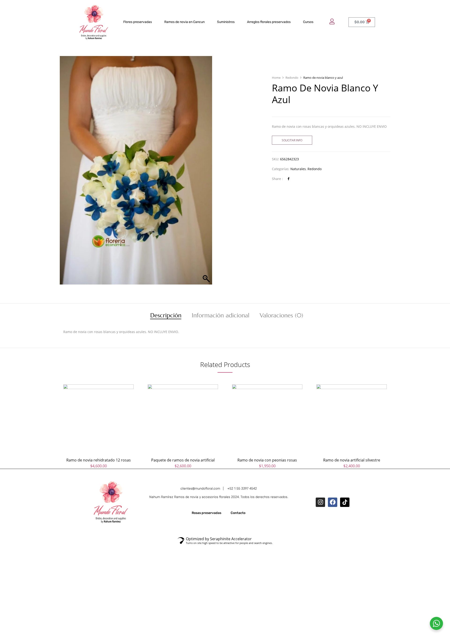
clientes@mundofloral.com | (203, 489)
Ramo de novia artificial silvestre (351, 460)
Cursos (308, 22)
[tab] (165, 316)
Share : (277, 178)
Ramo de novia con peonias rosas (267, 460)
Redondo (291, 77)
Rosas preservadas (206, 513)
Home (276, 77)
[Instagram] (320, 502)
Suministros (226, 22)
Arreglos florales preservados (269, 22)
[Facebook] (288, 178)
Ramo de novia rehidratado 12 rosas (98, 460)
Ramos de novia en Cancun (184, 22)
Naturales (298, 169)
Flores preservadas (137, 22)
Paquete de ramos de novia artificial (183, 460)
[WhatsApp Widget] (436, 623)
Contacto (238, 513)
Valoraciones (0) (281, 316)
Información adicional (220, 316)
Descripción (165, 316)
